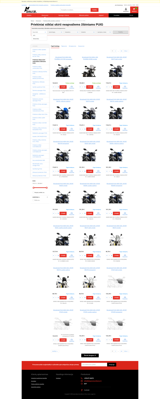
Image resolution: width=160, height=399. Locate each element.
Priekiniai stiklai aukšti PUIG (39, 118)
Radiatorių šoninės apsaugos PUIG (38, 99)
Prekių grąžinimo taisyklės (37, 384)
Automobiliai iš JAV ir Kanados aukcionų (38, 5)
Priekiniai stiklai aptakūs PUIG (39, 50)
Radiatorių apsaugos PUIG (40, 133)
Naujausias (81, 46)
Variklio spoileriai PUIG (39, 87)
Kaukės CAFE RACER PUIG (40, 136)
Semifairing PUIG (37, 169)
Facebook (86, 390)
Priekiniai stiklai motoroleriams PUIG (38, 110)
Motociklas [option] (36, 38)
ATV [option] (34, 35)
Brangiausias (72, 46)
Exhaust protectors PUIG (39, 175)
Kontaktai (24, 5)
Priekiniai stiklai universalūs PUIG (37, 67)
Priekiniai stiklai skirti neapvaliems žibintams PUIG (39, 61)
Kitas (125, 51)
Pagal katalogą (55, 46)
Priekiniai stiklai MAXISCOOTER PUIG (38, 77)
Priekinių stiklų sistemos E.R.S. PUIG (39, 140)
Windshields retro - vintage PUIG (38, 164)
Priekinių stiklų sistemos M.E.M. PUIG (39, 55)
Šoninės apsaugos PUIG (39, 90)
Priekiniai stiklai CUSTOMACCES (37, 145)
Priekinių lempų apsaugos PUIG (40, 105)
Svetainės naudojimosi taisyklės (39, 378)
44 (121, 51)
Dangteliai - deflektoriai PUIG (39, 94)
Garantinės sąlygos (35, 387)
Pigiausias (64, 46)
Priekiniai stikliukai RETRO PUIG (40, 72)
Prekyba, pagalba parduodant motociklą (61, 5)
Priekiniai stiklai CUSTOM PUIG (40, 123)
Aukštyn (54, 351)
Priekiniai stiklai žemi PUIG (40, 114)
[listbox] (39, 37)
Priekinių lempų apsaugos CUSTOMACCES (40, 151)
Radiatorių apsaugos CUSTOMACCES (38, 156)
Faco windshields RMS (39, 160)
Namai (32, 20)
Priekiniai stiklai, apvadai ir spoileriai (51, 20)
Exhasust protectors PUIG (40, 172)
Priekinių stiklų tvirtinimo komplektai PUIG (40, 128)
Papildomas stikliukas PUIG (39, 82)
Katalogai (58, 378)
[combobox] (39, 32)
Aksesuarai (38, 20)
